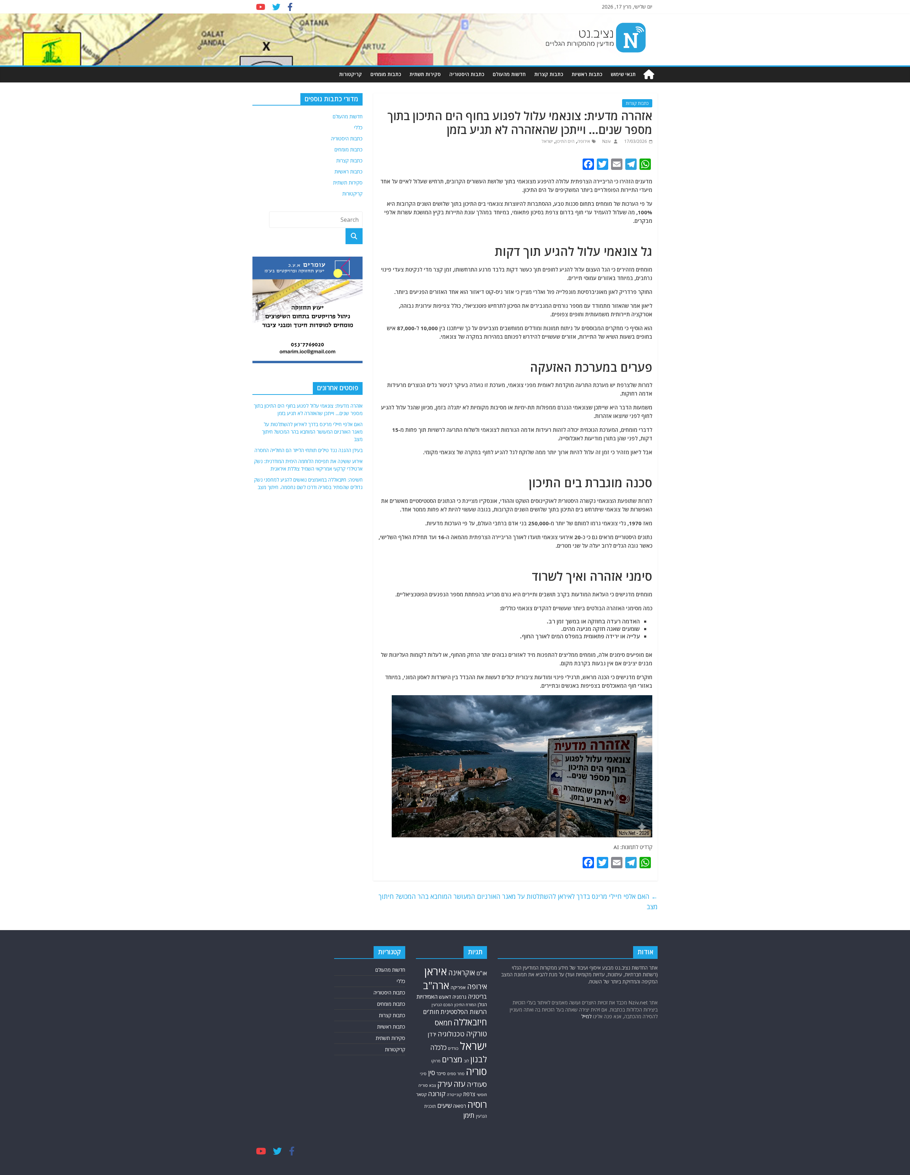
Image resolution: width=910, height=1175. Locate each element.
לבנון (478, 1059)
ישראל (547, 141)
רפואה (459, 1105)
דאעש (445, 996)
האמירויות (427, 996)
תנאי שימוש (623, 74)
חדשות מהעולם (509, 74)
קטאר (421, 1094)
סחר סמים (456, 1073)
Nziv (606, 141)
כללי (358, 127)
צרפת (469, 1094)
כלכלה (438, 1047)
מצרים (452, 1059)
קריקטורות (350, 74)
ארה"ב (436, 985)
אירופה (583, 141)
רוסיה (477, 1104)
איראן (435, 971)
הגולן (482, 1004)
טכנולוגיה (451, 1034)
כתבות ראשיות (587, 74)
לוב (466, 1060)
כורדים (453, 1048)
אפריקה (458, 987)
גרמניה (459, 996)
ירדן (432, 1034)
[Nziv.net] (649, 74)
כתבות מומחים (385, 74)
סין (431, 1072)
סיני (423, 1073)
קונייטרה (454, 1094)
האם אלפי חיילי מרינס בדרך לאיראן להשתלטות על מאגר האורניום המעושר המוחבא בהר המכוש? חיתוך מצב (518, 901)
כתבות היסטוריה (466, 74)
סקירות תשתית (425, 74)
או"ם (481, 973)
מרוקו (435, 1060)
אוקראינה (461, 972)
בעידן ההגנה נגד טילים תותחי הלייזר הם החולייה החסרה (309, 450)
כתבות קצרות (548, 74)
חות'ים (431, 1012)
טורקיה (476, 1034)
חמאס (443, 1023)
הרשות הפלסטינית (463, 1012)
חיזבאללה (470, 1022)
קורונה (436, 1093)
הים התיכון (565, 141)
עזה (459, 1084)
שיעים (444, 1105)
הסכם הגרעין (442, 1004)
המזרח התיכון (465, 1004)
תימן (469, 1115)
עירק (444, 1084)
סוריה (476, 1071)
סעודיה (477, 1084)
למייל (586, 1016)
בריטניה (477, 996)
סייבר (441, 1073)
